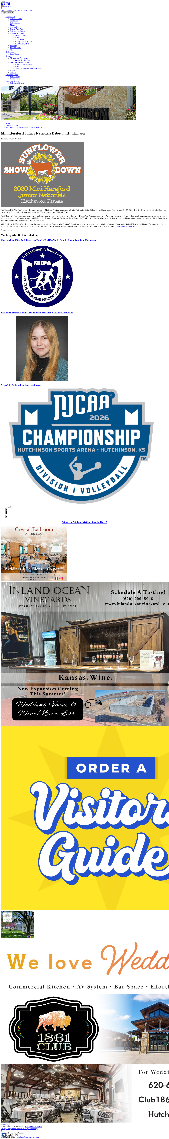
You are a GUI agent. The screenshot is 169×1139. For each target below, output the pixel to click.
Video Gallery (15, 77)
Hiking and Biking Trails (24, 41)
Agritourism (14, 27)
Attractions (14, 21)
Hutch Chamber (7, 10)
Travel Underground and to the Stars (28, 68)
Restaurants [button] (10, 52)
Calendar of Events (17, 83)
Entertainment (15, 23)
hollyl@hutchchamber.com (126, 226)
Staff (14, 10)
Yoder (17, 66)
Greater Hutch (22, 10)
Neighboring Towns (17, 31)
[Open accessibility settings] (4, 1135)
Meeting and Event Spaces (19, 58)
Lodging (9, 50)
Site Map (25, 1129)
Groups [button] (8, 56)
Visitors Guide (15, 48)
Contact (30, 10)
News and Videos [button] (12, 75)
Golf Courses (19, 39)
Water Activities (20, 35)
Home (13, 1129)
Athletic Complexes (22, 44)
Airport (12, 71)
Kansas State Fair (16, 29)
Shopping (13, 46)
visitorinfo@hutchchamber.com (27, 1137)
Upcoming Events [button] (12, 81)
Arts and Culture (16, 19)
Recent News (15, 79)
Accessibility (32, 1129)
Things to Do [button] (10, 17)
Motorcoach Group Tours (19, 62)
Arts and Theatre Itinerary (24, 64)
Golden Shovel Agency (33, 1127)
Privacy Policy (6, 1129)
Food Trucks (14, 54)
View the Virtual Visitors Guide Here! (84, 522)
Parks (17, 37)
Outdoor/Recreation (17, 33)
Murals (12, 25)
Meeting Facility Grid (22, 60)
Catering (13, 73)
